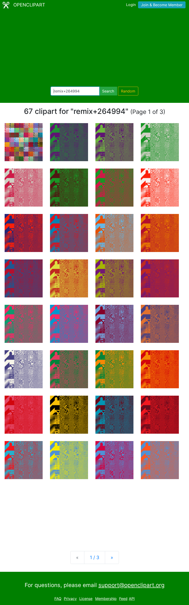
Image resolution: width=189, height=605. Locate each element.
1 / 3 (94, 557)
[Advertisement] (94, 48)
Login (131, 4)
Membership (106, 598)
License (85, 598)
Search (108, 91)
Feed (123, 598)
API (132, 598)
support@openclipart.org (131, 585)
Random (128, 91)
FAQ (57, 598)
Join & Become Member (162, 5)
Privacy (70, 598)
